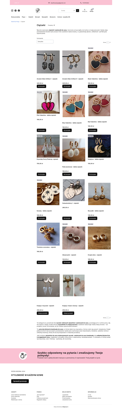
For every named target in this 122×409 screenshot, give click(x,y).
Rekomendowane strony (94, 398)
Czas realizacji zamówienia (18, 394)
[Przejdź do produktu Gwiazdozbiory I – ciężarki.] (73, 190)
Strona (104, 42)
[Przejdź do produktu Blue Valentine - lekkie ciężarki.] (73, 106)
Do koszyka (41, 86)
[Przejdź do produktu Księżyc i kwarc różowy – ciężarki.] (73, 285)
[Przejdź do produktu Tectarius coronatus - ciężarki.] (48, 234)
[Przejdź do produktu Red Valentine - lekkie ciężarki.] (99, 105)
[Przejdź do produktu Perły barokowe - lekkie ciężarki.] (73, 150)
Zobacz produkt (42, 313)
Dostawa (13, 398)
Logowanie (65, 394)
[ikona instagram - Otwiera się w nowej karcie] (12, 11)
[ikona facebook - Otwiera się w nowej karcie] (19, 11)
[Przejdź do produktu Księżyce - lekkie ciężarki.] (99, 146)
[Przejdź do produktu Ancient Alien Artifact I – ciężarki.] (48, 62)
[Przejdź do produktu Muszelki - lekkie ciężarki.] (99, 194)
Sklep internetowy (60, 406)
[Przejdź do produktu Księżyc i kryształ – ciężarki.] (48, 285)
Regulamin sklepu (41, 399)
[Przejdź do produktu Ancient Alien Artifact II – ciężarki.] (73, 62)
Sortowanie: (40, 38)
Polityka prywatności (42, 398)
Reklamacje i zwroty (16, 399)
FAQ (38, 396)
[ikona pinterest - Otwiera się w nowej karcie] (16, 11)
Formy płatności (15, 396)
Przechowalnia (66, 398)
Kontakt (90, 396)
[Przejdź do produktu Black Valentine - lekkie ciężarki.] (99, 62)
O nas (89, 394)
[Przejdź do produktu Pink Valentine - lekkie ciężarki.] (48, 102)
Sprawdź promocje (20, 381)
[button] (77, 10)
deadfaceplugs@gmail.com (58, 3)
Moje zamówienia (67, 396)
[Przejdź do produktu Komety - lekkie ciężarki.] (48, 194)
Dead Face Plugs (15, 21)
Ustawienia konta (67, 399)
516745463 (86, 3)
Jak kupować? (41, 394)
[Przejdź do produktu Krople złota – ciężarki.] (99, 238)
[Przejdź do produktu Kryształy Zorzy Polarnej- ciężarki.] (48, 146)
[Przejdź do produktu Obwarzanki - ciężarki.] (73, 238)
